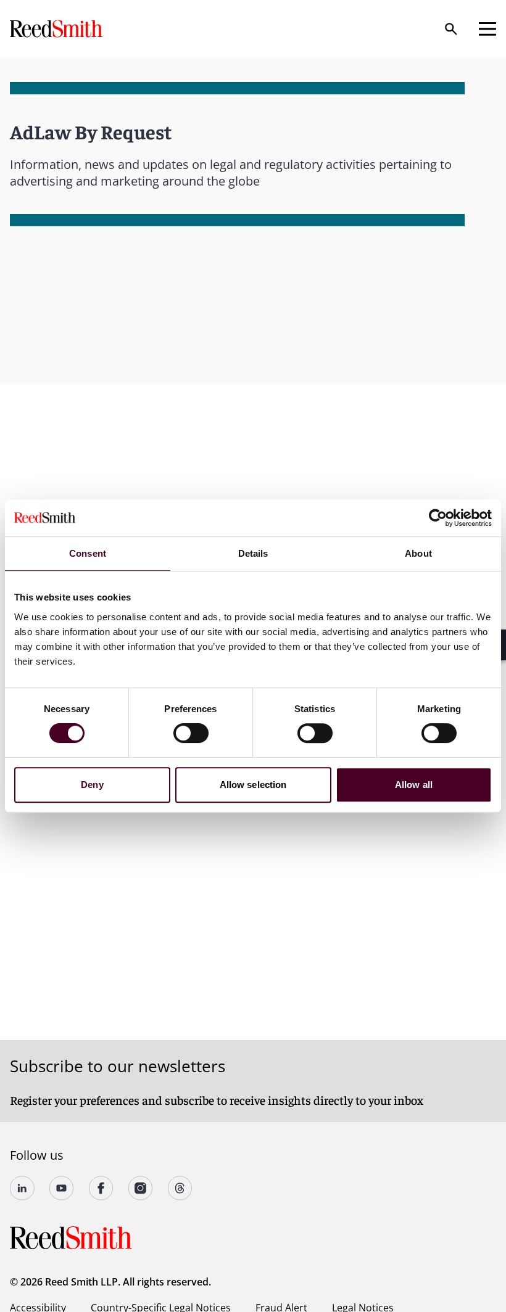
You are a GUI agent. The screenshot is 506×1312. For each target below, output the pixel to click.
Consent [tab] (87, 553)
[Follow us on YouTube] (61, 1188)
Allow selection (253, 784)
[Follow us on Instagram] (140, 1188)
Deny (92, 784)
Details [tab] (253, 553)
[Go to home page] (57, 28)
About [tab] (418, 553)
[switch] (191, 733)
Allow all (414, 784)
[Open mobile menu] (487, 29)
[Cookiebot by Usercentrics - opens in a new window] (438, 518)
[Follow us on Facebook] (101, 1188)
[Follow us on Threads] (180, 1188)
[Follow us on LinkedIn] (22, 1188)
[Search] (451, 29)
